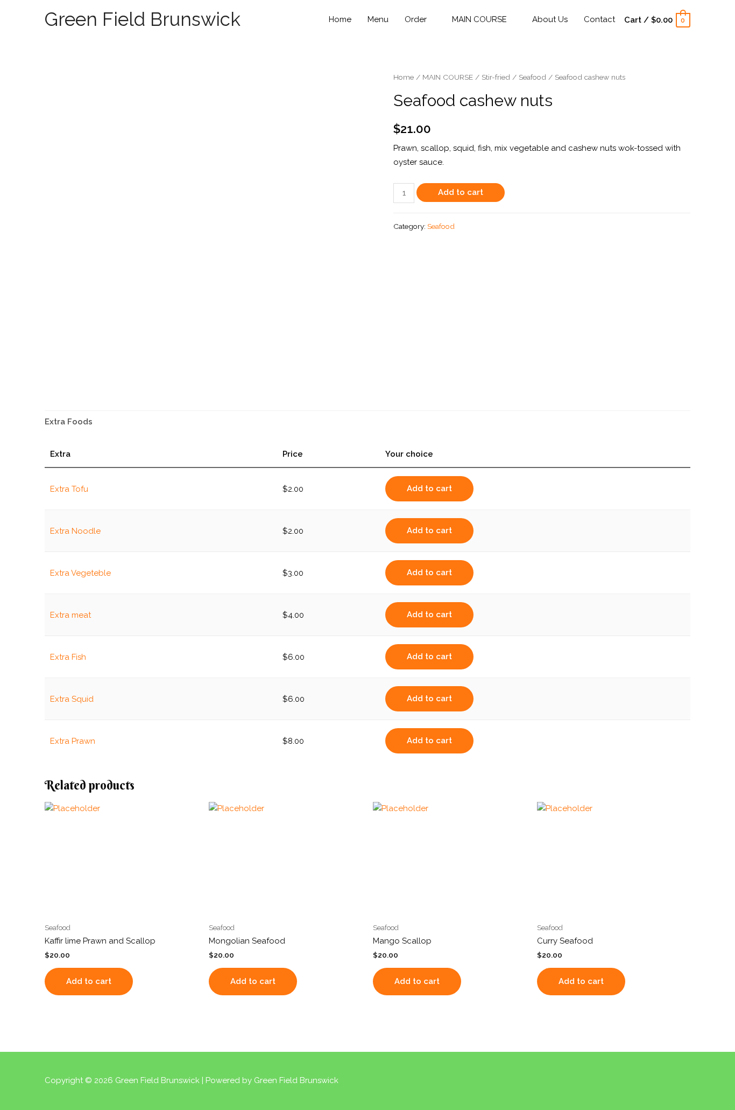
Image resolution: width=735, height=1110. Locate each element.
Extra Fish (68, 657)
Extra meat (70, 615)
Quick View (122, 907)
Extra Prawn (72, 741)
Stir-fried (496, 77)
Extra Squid (72, 699)
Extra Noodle (75, 531)
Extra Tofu (69, 489)
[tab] (69, 422)
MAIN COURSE (447, 77)
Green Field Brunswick (143, 19)
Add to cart (460, 192)
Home (403, 77)
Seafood (532, 77)
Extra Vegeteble (80, 573)
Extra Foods (69, 422)
